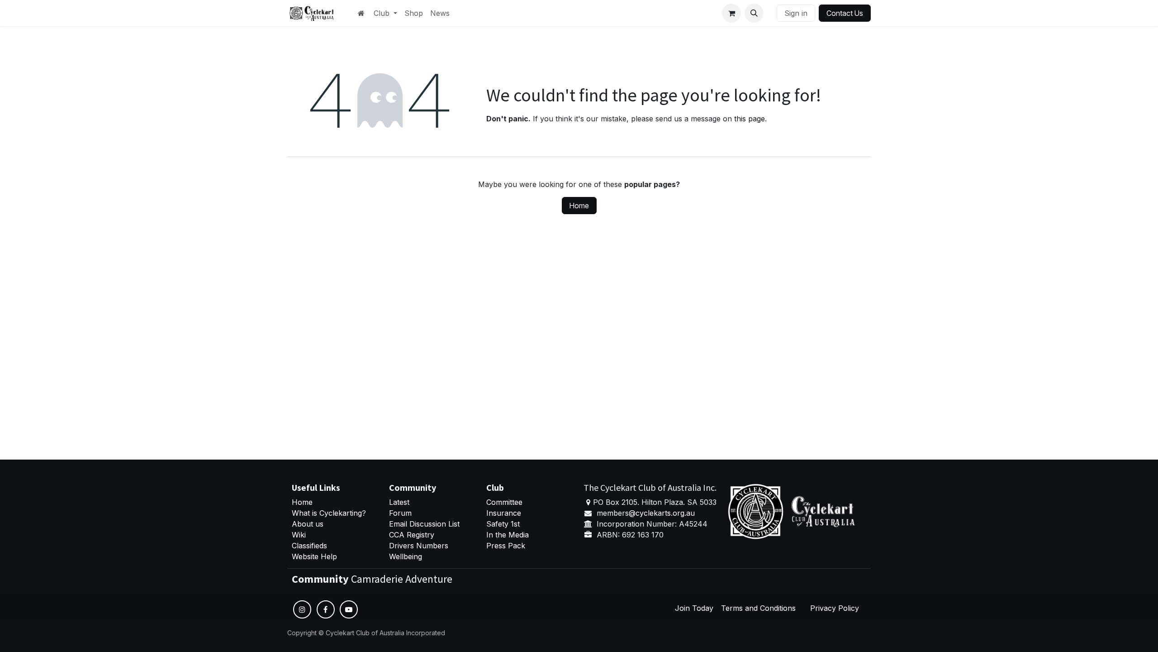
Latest (399, 502)
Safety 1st (504, 523)
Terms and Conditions (758, 608)
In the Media (507, 534)
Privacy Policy (834, 608)
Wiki (299, 534)
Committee (504, 502)
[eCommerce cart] (731, 13)
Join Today (694, 608)
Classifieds (309, 545)
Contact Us (844, 13)
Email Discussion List (424, 523)
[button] (754, 13)
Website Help (314, 556)
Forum (400, 513)
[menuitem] (385, 13)
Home (579, 205)
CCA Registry (411, 534)
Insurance (503, 513)
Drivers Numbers (418, 545)
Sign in (795, 13)
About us (307, 523)
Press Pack (505, 545)
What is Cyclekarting (327, 513)
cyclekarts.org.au (665, 513)
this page (749, 118)
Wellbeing (405, 556)
